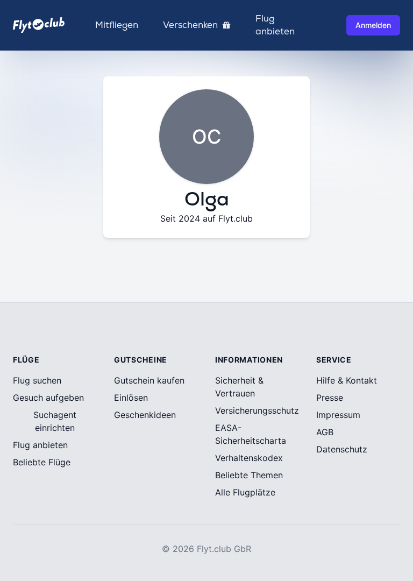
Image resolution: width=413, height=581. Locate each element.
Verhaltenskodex (249, 457)
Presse (329, 397)
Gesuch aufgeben (48, 397)
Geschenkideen (145, 414)
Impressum (338, 414)
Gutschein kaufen (149, 380)
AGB (324, 432)
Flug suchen (37, 380)
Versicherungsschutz (257, 410)
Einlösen (131, 397)
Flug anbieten (275, 25)
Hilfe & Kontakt (346, 380)
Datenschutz (341, 449)
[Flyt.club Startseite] (39, 25)
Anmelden (373, 25)
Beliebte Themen (249, 475)
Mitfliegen (116, 25)
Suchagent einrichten (54, 421)
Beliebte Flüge (41, 462)
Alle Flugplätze (245, 492)
